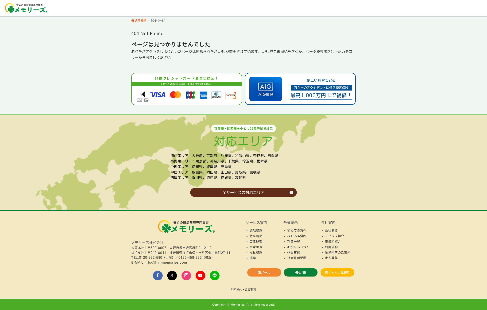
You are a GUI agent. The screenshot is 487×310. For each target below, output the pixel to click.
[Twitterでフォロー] (172, 276)
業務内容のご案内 (338, 252)
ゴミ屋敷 (256, 241)
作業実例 (293, 252)
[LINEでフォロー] (215, 276)
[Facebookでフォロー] (158, 276)
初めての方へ (296, 230)
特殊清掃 (256, 236)
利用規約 (331, 247)
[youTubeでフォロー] (200, 276)
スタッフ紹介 (334, 236)
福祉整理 (256, 252)
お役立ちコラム (298, 247)
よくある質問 (296, 236)
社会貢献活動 (296, 257)
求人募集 (331, 257)
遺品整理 (256, 230)
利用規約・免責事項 (243, 289)
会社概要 (331, 230)
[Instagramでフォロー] (186, 276)
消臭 (253, 257)
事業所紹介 (333, 241)
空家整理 (256, 247)
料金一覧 (293, 241)
